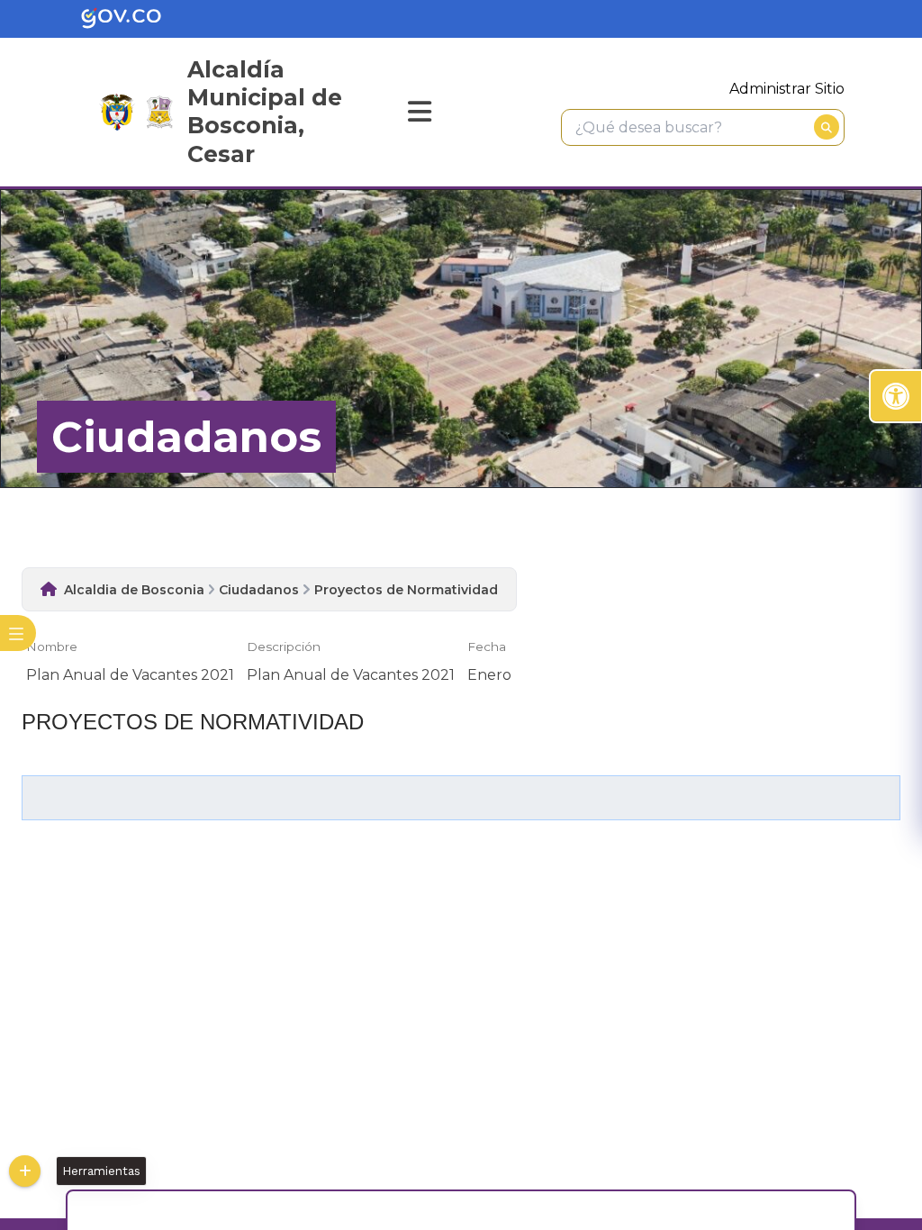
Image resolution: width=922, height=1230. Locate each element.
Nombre (51, 646)
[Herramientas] (25, 1171)
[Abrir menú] (33, 657)
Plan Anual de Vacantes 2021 (130, 674)
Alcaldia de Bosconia (134, 590)
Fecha (486, 646)
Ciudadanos (259, 590)
